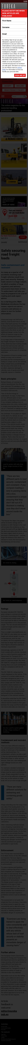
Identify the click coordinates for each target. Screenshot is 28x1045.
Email (4, 34)
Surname (5, 27)
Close (25, 1)
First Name (6, 21)
